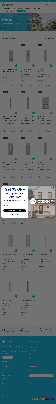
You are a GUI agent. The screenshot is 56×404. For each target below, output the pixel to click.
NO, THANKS (14, 214)
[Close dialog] (53, 187)
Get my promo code (14, 210)
